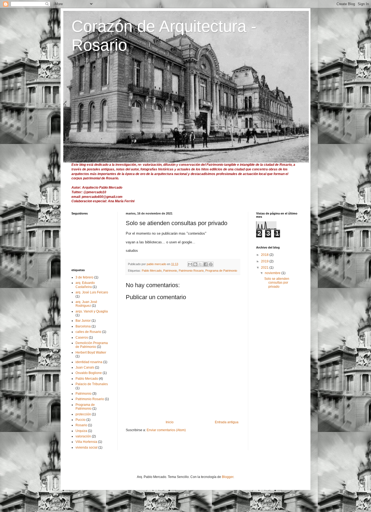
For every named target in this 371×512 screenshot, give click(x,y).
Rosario (81, 425)
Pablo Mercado (152, 270)
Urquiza (81, 431)
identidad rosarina (89, 362)
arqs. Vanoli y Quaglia (92, 311)
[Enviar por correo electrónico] (190, 264)
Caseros (82, 337)
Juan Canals (85, 367)
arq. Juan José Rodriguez (86, 304)
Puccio (81, 420)
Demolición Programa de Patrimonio (92, 345)
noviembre (273, 273)
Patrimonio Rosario (191, 270)
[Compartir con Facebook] (205, 264)
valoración (83, 436)
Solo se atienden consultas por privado (276, 283)
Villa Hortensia (86, 442)
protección (83, 414)
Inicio (170, 422)
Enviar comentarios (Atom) (166, 430)
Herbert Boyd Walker (91, 352)
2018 (265, 255)
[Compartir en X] (200, 264)
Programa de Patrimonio (221, 270)
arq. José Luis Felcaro (92, 292)
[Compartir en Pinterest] (210, 264)
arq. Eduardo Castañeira (85, 285)
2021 (265, 267)
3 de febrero (84, 277)
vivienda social (87, 447)
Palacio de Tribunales (92, 384)
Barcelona (83, 326)
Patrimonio (170, 270)
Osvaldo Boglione (89, 373)
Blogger (227, 477)
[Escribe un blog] (195, 264)
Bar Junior (83, 321)
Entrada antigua (226, 422)
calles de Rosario (88, 332)
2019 (265, 261)
